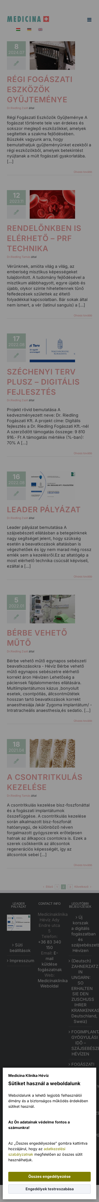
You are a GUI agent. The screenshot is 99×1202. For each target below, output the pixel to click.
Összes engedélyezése (49, 1176)
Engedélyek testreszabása (50, 1189)
